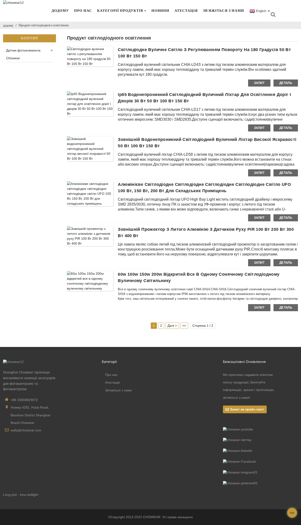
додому (60, 10)
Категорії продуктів (120, 10)
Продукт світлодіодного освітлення (43, 25)
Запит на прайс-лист (247, 409)
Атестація (186, 10)
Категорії (109, 361)
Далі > (172, 325)
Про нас (83, 10)
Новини (160, 10)
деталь (285, 83)
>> (184, 325)
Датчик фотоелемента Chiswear (23, 54)
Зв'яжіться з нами (223, 10)
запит (259, 83)
